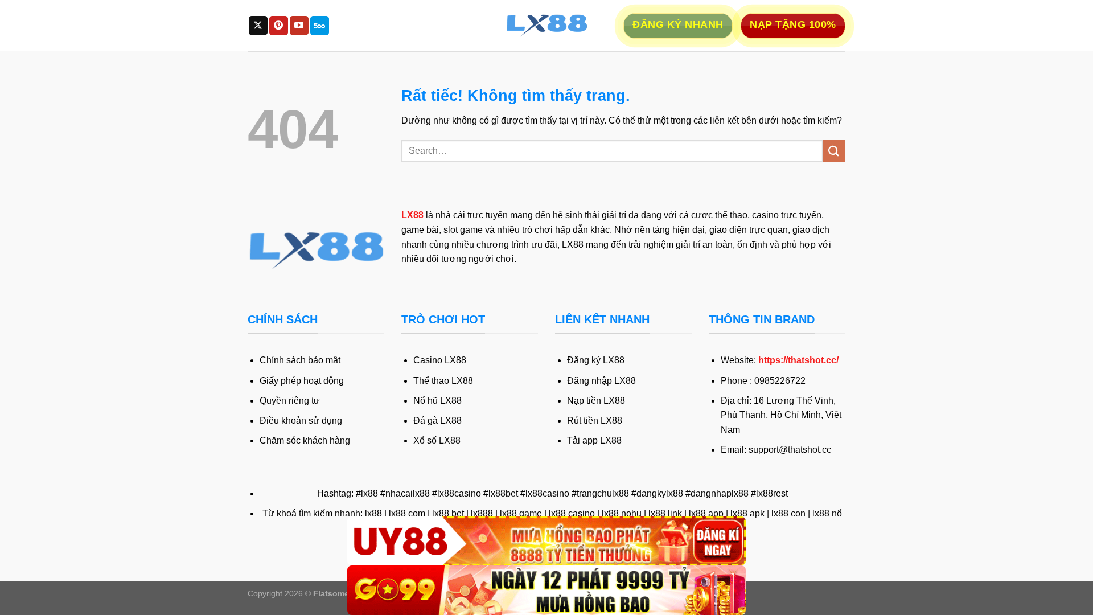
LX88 (412, 215)
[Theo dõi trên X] (258, 25)
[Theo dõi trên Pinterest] (278, 25)
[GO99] (546, 590)
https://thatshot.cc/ (798, 360)
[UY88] (546, 541)
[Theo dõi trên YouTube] (299, 25)
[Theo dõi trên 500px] (319, 25)
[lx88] (546, 25)
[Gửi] (834, 151)
